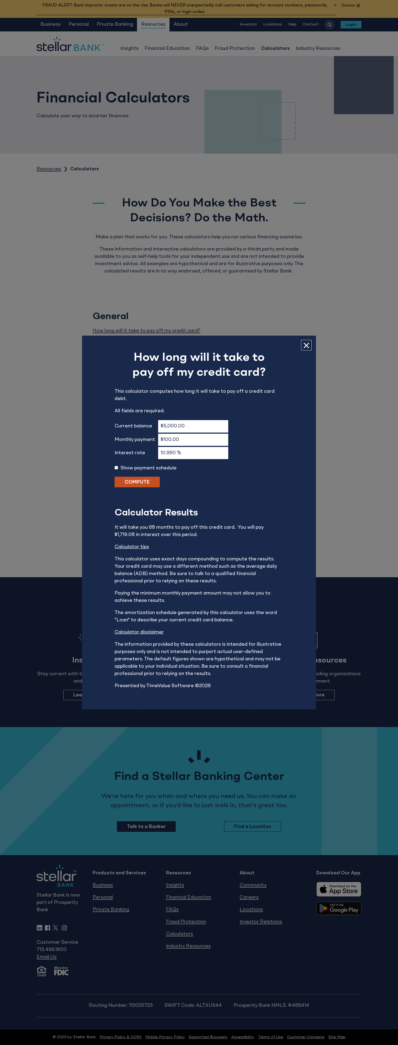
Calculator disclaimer (139, 632)
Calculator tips (132, 546)
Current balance (133, 426)
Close (306, 345)
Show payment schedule (148, 468)
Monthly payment (135, 439)
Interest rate (130, 452)
